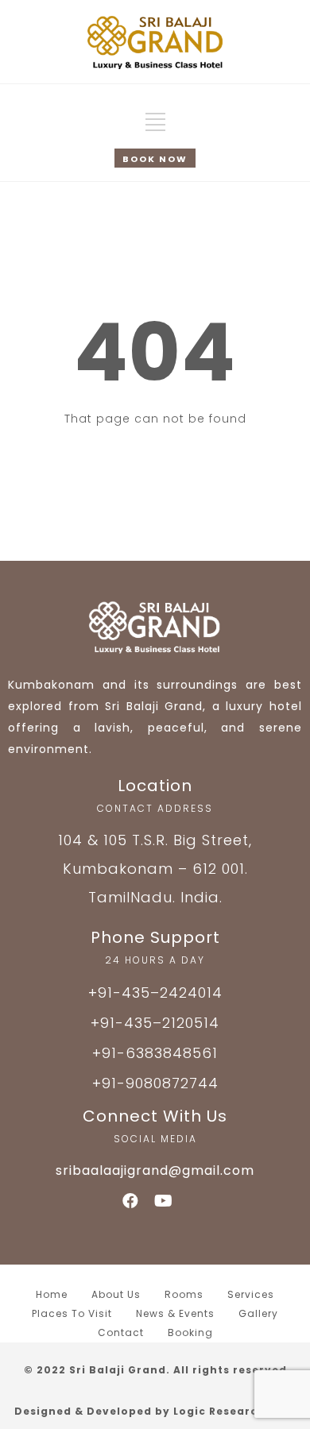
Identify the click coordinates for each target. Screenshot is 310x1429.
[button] (155, 158)
